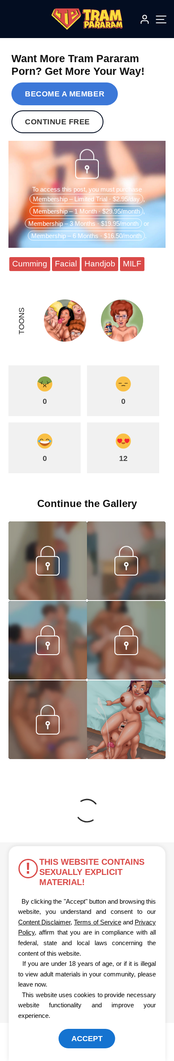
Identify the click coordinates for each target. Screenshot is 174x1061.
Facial (66, 263)
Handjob (99, 263)
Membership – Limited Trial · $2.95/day (86, 198)
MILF (132, 263)
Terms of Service (97, 922)
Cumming (29, 263)
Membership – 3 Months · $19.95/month (83, 223)
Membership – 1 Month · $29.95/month (86, 210)
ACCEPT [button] (87, 1038)
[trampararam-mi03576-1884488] (47, 597)
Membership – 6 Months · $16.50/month (86, 235)
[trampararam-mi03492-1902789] (126, 677)
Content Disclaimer (44, 922)
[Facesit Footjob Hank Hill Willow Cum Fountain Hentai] (126, 719)
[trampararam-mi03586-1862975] (126, 597)
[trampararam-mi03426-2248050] (47, 756)
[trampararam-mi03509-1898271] (47, 677)
